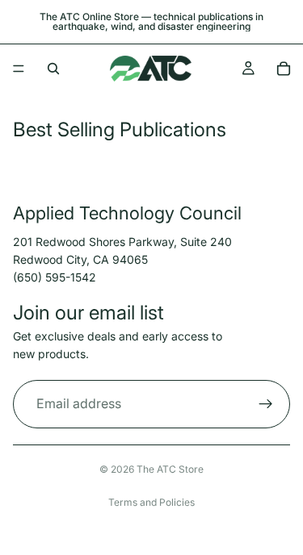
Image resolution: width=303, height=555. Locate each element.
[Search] (53, 68)
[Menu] (18, 68)
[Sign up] (266, 403)
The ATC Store (170, 469)
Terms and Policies (151, 502)
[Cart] (283, 68)
